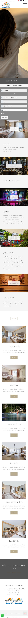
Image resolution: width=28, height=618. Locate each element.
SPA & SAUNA (14, 283)
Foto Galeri (4, 613)
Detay (13, 357)
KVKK (11, 613)
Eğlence (14, 197)
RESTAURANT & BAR (14, 166)
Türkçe (25, 613)
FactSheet (16, 613)
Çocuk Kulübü (14, 238)
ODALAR (14, 129)
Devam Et (4, 118)
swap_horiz (14, 94)
